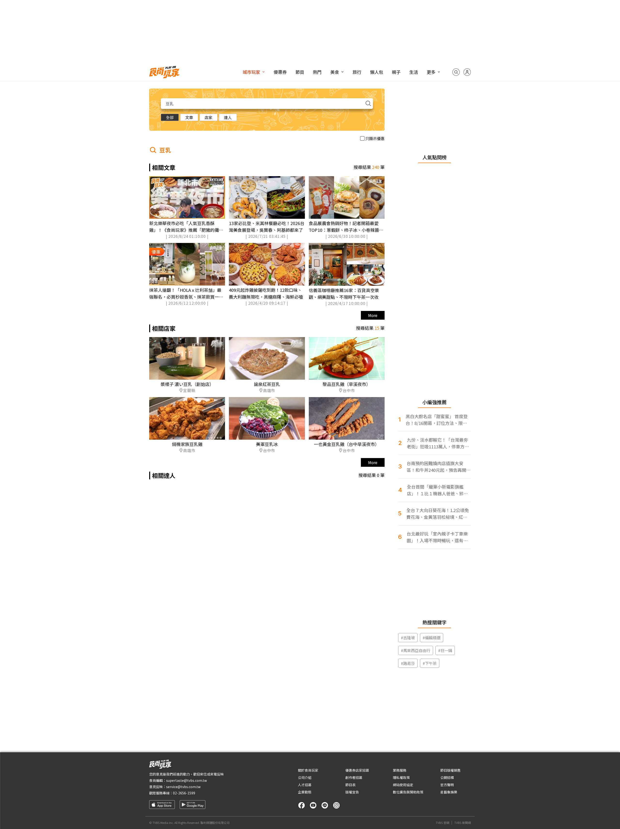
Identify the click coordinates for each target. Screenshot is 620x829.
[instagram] (336, 805)
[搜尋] (456, 72)
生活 (413, 72)
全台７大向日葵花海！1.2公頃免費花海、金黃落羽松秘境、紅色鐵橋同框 (437, 513)
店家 (208, 117)
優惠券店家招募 (357, 770)
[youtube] (313, 805)
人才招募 (304, 784)
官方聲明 (447, 784)
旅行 (357, 72)
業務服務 (399, 770)
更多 (431, 72)
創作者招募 (353, 777)
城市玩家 (251, 72)
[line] (324, 805)
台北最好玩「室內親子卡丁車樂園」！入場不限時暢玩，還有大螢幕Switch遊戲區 (437, 537)
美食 (334, 72)
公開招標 (447, 777)
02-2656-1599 (184, 793)
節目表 (350, 784)
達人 (228, 117)
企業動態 (304, 792)
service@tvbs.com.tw (183, 786)
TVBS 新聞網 (462, 823)
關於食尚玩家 (308, 770)
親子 (396, 72)
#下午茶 (430, 663)
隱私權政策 (401, 777)
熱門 (317, 72)
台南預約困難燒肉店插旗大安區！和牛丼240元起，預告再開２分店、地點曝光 (439, 466)
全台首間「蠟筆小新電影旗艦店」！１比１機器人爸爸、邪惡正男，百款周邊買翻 (437, 490)
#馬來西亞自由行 (415, 650)
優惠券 (280, 72)
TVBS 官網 (442, 823)
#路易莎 (408, 663)
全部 (170, 117)
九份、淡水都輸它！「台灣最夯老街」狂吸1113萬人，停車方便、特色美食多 (437, 443)
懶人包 (376, 72)
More (372, 315)
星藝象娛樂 (448, 792)
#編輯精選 (432, 638)
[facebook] (301, 805)
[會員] (467, 72)
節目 (299, 72)
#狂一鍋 (445, 650)
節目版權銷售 (450, 770)
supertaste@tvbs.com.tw (186, 780)
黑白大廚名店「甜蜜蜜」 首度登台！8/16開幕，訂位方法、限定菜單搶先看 (437, 419)
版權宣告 (352, 792)
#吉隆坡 (408, 638)
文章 (189, 117)
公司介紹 (304, 777)
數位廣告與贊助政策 (408, 792)
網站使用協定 (403, 784)
